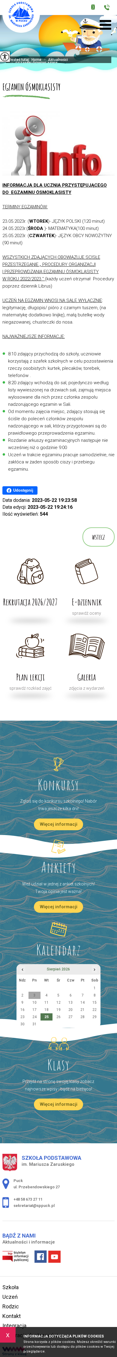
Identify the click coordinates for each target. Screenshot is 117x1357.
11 (46, 1002)
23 (22, 1017)
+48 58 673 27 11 (109, 8)
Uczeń (10, 1297)
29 (94, 1017)
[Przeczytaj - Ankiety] (58, 846)
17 (34, 1010)
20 (70, 1010)
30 (22, 1024)
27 (70, 1017)
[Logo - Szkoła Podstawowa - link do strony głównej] (21, 16)
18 (46, 1010)
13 (70, 1002)
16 (22, 1010)
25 (46, 1017)
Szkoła (10, 1287)
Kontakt (11, 1316)
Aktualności (56, 60)
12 (58, 1002)
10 (34, 1002)
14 (82, 1002)
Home (36, 60)
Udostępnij (23, 490)
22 (94, 1010)
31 (34, 1024)
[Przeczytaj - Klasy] (58, 1044)
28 (82, 1017)
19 (58, 1010)
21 (82, 1010)
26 (58, 1017)
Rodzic (10, 1306)
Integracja (14, 1325)
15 (94, 1002)
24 (34, 1017)
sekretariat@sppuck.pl (97, 8)
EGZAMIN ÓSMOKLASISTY (31, 86)
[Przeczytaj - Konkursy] (58, 764)
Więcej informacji (58, 824)
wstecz (98, 536)
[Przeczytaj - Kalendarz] (58, 929)
